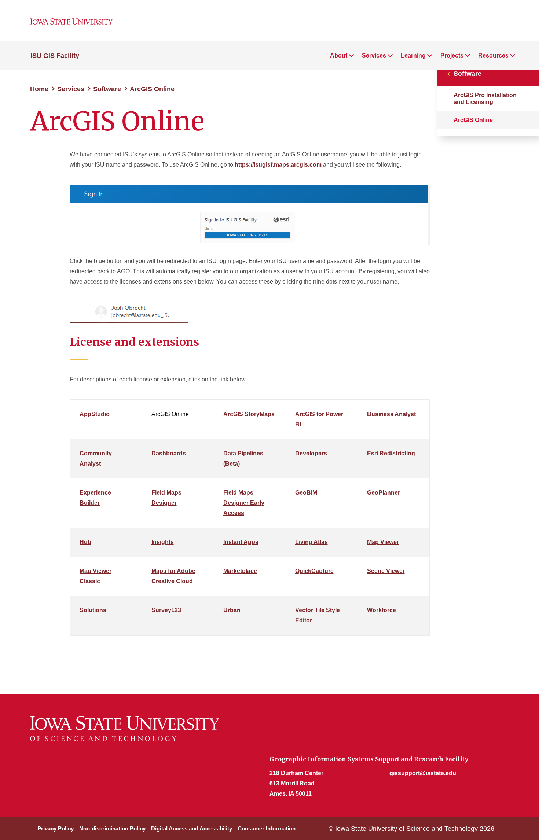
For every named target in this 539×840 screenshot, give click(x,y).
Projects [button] (451, 55)
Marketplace (240, 571)
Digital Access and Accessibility (191, 828)
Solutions (93, 610)
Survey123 (166, 610)
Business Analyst (391, 414)
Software (107, 89)
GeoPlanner (383, 492)
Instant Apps (240, 542)
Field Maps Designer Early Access (243, 502)
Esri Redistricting (391, 453)
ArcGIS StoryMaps (249, 414)
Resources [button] (493, 55)
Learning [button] (413, 55)
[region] (250, 520)
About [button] (338, 55)
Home (39, 89)
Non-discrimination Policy (112, 828)
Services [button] (374, 55)
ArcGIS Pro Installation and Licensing (485, 98)
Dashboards (168, 453)
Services (70, 89)
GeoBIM (306, 492)
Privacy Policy (55, 828)
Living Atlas (311, 542)
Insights (162, 542)
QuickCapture (314, 571)
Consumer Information (267, 828)
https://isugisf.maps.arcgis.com (278, 165)
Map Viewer (383, 542)
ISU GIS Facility (54, 55)
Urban (232, 610)
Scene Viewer (386, 571)
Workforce (381, 610)
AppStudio (95, 414)
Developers (311, 453)
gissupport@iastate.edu (422, 773)
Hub (85, 542)
